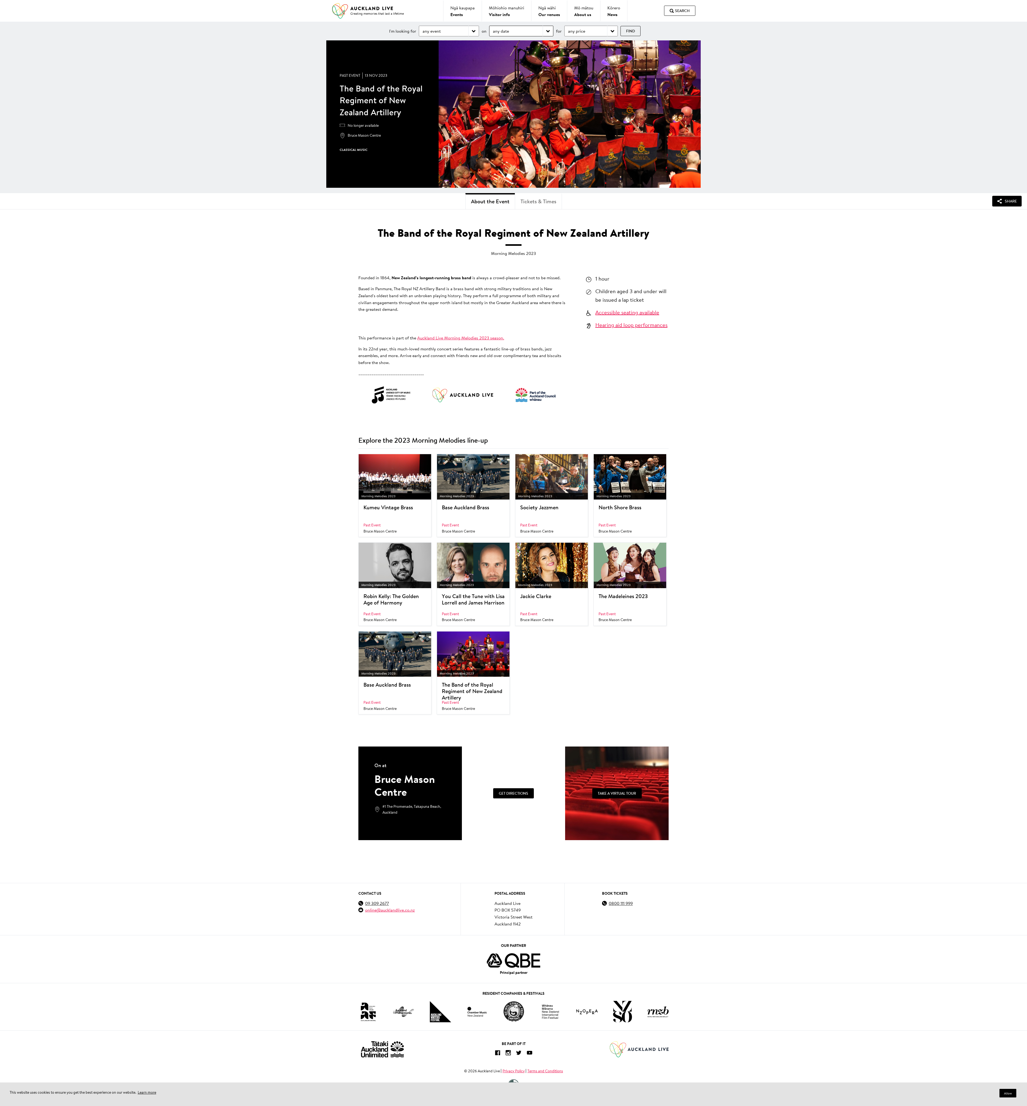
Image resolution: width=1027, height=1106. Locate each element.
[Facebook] (497, 1053)
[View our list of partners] (513, 960)
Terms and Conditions (545, 1071)
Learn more (147, 1092)
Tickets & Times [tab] (538, 201)
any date (501, 31)
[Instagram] (508, 1053)
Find (630, 31)
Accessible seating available (627, 312)
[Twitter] (519, 1053)
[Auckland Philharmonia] (403, 1011)
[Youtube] (529, 1053)
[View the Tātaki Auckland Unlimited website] (382, 1049)
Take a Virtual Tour (617, 793)
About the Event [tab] (490, 201)
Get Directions (513, 793)
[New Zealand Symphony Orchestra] (622, 1011)
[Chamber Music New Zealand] (477, 1012)
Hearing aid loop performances (631, 324)
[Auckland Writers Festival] (440, 1012)
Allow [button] (1008, 1093)
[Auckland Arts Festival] (368, 1011)
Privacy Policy (514, 1071)
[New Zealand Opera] (587, 1011)
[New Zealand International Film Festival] (550, 1011)
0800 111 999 (621, 903)
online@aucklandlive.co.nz (390, 910)
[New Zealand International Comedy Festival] (513, 1011)
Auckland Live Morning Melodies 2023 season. (460, 337)
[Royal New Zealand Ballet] (658, 1011)
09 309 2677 (377, 903)
